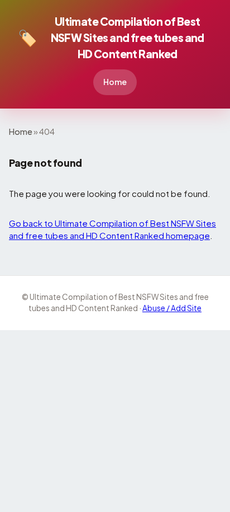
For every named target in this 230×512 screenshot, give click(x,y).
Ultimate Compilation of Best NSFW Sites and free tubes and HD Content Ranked (111, 37)
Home (115, 82)
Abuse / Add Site (172, 308)
